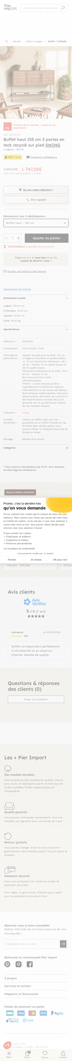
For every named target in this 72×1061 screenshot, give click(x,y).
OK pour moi (60, 559)
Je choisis (36, 559)
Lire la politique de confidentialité (19, 548)
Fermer (12, 559)
